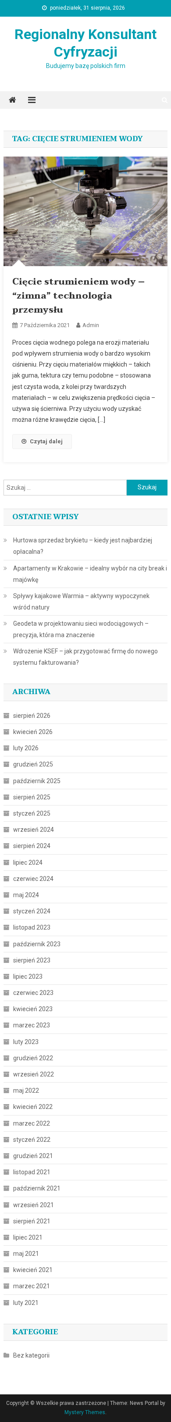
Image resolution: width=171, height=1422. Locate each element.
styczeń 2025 (31, 813)
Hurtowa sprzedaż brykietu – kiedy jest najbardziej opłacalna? (82, 546)
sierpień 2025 (31, 797)
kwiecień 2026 (33, 731)
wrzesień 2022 (33, 1074)
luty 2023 (26, 1041)
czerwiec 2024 (33, 878)
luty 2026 (26, 748)
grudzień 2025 (33, 764)
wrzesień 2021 (33, 1204)
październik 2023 (37, 944)
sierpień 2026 (31, 715)
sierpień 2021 (31, 1221)
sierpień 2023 (31, 960)
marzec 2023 (31, 1025)
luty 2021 (26, 1302)
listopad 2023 (31, 927)
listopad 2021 (31, 1172)
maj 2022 (26, 1090)
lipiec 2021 (28, 1237)
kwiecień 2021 (33, 1269)
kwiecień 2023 (33, 1008)
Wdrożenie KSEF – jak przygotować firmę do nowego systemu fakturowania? (85, 657)
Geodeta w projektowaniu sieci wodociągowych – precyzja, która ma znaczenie (81, 629)
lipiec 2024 (28, 862)
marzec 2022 (31, 1123)
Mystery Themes (84, 1412)
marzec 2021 (31, 1286)
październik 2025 (37, 780)
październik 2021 (37, 1188)
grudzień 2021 (33, 1155)
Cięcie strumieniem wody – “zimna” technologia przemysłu (78, 295)
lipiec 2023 (28, 976)
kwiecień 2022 (33, 1106)
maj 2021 (26, 1253)
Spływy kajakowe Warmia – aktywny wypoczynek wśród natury (81, 601)
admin (90, 325)
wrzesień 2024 (33, 829)
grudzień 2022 (33, 1058)
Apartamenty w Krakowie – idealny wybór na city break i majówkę (90, 574)
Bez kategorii (31, 1355)
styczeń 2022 (31, 1139)
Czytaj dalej (46, 441)
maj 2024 (26, 894)
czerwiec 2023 (33, 992)
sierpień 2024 (31, 845)
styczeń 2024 (31, 911)
